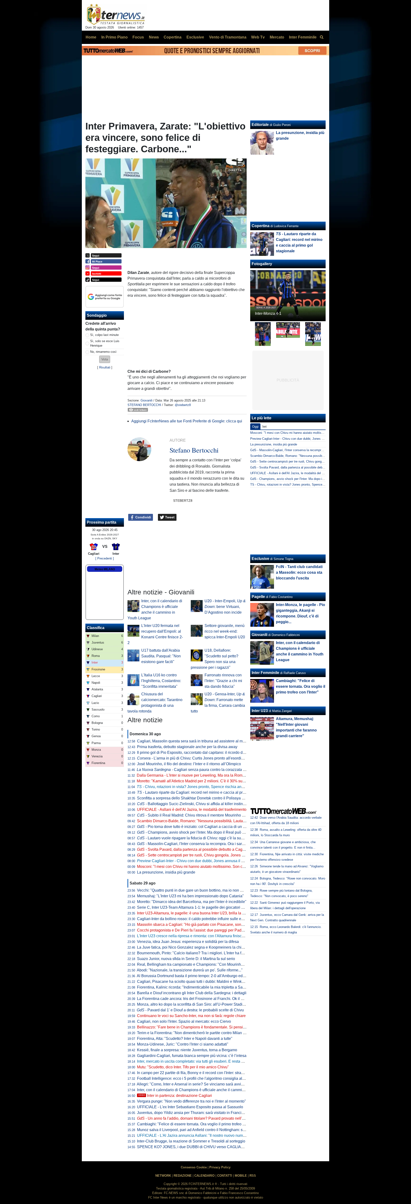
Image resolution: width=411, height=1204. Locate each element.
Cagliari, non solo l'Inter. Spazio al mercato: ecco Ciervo (184, 1021)
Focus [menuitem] (138, 37)
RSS (253, 1175)
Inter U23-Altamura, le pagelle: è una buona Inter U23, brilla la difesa (194, 913)
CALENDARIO (204, 1175)
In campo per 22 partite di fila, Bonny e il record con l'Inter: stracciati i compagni (203, 1073)
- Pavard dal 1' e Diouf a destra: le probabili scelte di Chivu (190, 1010)
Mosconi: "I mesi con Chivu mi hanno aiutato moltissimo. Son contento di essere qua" (208, 867)
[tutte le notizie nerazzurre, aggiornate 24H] (116, 14)
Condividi (142, 517)
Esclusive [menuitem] (195, 37)
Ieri (264, 426)
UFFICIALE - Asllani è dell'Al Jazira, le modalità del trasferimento (191, 809)
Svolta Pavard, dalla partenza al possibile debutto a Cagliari (193, 849)
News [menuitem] (154, 37)
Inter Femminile (265, 673)
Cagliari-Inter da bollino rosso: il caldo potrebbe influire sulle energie (194, 919)
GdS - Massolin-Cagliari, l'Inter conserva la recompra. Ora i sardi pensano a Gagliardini (310, 450)
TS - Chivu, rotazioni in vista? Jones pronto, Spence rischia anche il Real (300, 484)
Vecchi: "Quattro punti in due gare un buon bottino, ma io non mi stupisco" (198, 890)
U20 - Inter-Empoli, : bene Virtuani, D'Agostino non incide (225, 606)
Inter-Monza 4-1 (268, 313)
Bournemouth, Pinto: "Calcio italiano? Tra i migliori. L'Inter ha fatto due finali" (201, 953)
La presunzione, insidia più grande (166, 872)
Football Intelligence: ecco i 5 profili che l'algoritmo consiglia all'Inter (194, 1078)
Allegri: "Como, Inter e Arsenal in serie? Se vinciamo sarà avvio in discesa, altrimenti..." (210, 1084)
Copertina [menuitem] (172, 37)
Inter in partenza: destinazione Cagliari (175, 1096)
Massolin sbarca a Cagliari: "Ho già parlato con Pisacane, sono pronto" (196, 924)
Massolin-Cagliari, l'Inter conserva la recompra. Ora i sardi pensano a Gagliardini (210, 844)
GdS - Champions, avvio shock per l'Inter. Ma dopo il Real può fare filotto (300, 479)
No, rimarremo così (103, 352)
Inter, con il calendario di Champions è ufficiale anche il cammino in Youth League (206, 1090)
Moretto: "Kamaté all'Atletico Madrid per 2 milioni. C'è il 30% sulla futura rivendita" (205, 781)
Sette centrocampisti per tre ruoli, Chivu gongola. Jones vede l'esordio (201, 855)
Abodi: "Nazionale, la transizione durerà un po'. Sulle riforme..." (190, 970)
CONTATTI (224, 1175)
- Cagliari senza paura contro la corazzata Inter (193, 770)
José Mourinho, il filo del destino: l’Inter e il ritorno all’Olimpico (189, 764)
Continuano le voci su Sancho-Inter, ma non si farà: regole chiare (191, 1016)
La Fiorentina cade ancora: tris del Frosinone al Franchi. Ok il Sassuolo (197, 999)
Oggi (255, 426)
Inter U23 (260, 711)
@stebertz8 (183, 405)
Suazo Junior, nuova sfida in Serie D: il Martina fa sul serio (186, 959)
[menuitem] (321, 37)
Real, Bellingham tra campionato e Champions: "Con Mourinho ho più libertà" (202, 964)
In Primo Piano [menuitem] (114, 37)
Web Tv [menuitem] (258, 37)
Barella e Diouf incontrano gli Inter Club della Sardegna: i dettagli (191, 993)
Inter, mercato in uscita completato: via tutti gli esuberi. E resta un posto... (198, 1061)
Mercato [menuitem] (277, 37)
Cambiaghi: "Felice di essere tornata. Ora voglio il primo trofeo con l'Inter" (198, 1124)
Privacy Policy (219, 1167)
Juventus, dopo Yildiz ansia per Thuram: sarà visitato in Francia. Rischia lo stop (203, 1113)
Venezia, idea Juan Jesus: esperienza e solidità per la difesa (188, 942)
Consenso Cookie (194, 1167)
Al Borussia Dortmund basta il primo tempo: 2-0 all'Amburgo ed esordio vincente (204, 976)
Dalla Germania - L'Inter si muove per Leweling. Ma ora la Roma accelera (198, 775)
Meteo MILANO (105, 569)
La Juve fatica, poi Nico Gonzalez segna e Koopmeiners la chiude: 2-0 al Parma (204, 947)
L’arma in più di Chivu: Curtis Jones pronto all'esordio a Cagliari (199, 758)
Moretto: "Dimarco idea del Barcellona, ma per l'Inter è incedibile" (191, 902)
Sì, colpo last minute (104, 335)
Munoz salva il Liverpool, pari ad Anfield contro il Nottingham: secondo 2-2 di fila (204, 1130)
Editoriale (260, 125)
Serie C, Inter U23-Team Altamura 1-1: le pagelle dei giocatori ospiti (193, 907)
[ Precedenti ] (104, 558)
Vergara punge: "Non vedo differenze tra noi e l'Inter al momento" (191, 1101)
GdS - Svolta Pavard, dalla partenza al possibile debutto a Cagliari (295, 467)
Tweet (169, 517)
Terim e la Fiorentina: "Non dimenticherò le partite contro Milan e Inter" (196, 1033)
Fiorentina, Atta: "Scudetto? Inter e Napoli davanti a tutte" (184, 1039)
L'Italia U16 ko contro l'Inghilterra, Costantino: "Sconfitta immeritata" (161, 680)
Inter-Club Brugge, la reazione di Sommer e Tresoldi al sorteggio (191, 1141)
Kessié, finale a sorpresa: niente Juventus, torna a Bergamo (187, 1050)
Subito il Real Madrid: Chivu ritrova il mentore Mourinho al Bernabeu (200, 815)
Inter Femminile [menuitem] (303, 37)
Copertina (260, 226)
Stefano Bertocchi (144, 405)
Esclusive (260, 559)
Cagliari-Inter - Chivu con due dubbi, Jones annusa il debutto (195, 861)
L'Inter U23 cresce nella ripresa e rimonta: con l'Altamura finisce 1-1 (193, 936)
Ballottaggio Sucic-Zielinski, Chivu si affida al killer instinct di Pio (196, 804)
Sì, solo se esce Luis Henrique (104, 343)
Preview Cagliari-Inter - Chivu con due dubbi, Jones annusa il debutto (297, 438)
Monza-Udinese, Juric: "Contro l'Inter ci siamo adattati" (182, 1044)
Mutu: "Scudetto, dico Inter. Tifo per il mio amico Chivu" (183, 1067)
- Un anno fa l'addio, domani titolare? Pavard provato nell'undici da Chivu (202, 1118)
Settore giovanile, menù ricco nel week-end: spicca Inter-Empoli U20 (225, 631)
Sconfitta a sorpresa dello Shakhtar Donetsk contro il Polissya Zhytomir (196, 798)
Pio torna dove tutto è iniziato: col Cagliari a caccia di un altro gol (196, 827)
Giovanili (146, 400)
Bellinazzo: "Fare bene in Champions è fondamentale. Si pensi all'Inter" (197, 1027)
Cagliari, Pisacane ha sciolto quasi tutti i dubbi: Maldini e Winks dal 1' (195, 981)
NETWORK (163, 1175)
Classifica (95, 628)
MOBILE (241, 1175)
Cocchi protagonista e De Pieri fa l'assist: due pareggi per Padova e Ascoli (199, 930)
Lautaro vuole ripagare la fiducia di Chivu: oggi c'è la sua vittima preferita (203, 838)
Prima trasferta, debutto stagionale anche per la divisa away (187, 747)
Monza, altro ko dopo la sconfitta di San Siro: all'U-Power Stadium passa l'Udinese (206, 1004)
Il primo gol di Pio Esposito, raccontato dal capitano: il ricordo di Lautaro (197, 752)
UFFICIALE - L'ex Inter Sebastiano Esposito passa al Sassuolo (190, 1107)
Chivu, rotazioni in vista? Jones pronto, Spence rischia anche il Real (198, 787)
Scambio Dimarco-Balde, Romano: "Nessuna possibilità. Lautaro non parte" (200, 821)
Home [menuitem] (91, 37)
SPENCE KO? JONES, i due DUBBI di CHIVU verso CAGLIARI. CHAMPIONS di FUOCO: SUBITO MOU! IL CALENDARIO (241, 1147)
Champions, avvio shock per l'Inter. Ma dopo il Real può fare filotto (198, 832)
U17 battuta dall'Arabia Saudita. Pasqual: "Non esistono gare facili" (161, 656)
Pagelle (258, 597)
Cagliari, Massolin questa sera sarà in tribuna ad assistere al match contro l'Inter (204, 741)
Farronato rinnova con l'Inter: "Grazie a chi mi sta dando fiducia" (223, 680)
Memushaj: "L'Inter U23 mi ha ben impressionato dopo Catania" (190, 896)
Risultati (104, 367)
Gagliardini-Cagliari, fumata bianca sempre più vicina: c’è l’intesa (191, 1056)
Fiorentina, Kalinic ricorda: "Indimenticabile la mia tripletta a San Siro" (195, 987)
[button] (104, 359)
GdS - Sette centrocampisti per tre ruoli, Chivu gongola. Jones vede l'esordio (303, 461)
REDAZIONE (183, 1175)
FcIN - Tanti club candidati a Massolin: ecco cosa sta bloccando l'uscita (299, 572)
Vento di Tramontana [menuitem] (227, 37)
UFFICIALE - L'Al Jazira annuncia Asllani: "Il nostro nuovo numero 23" (196, 1135)
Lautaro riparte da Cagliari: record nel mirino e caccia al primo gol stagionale (205, 792)
